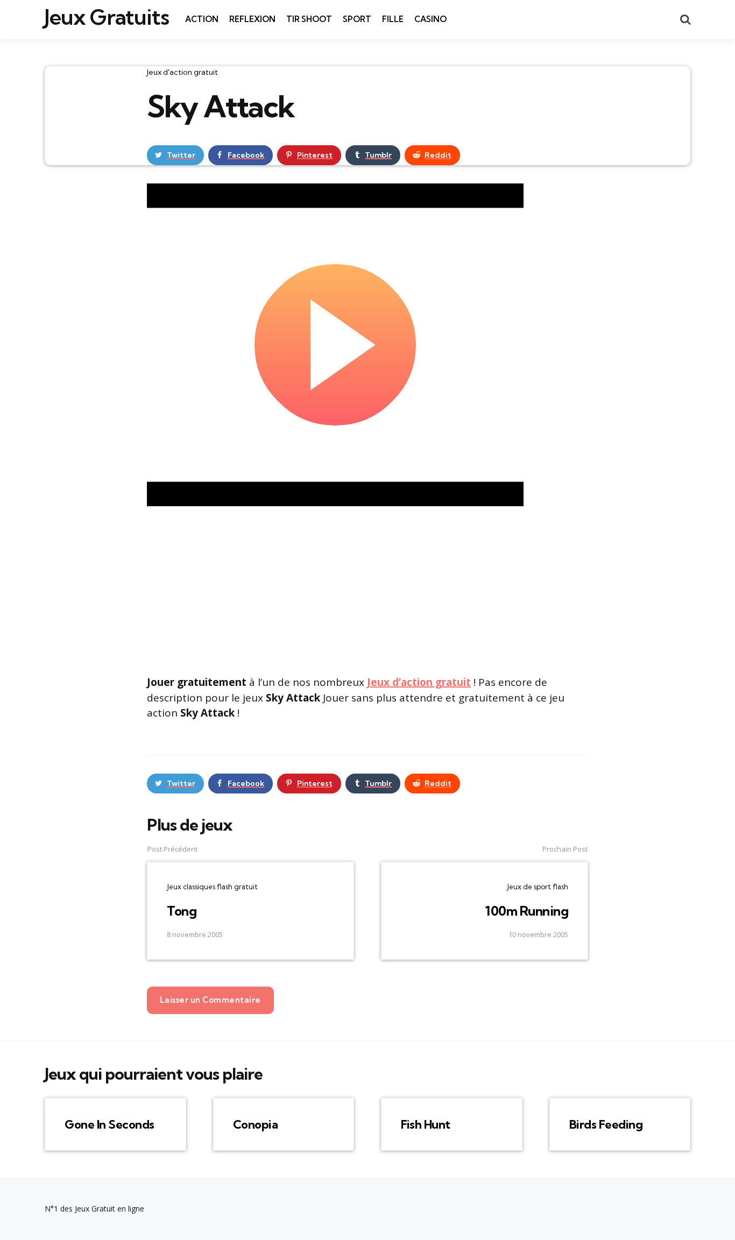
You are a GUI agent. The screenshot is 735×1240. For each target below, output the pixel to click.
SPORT (357, 19)
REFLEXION (252, 19)
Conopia (255, 1124)
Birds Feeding (606, 1124)
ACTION (201, 19)
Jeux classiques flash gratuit (212, 886)
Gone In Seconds (109, 1124)
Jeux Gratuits (107, 17)
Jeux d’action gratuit (419, 682)
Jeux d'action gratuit (182, 72)
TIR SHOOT (309, 19)
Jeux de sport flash (537, 886)
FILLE (393, 19)
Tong (181, 911)
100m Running (526, 911)
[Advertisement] (367, 589)
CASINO (430, 19)
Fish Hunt (425, 1124)
